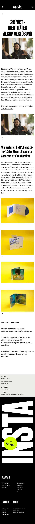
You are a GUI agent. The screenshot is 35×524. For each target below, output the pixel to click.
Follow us (10, 444)
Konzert (4, 510)
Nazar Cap (16, 510)
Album (3, 394)
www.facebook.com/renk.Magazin (19, 331)
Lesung (4, 512)
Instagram (20, 487)
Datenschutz (20, 483)
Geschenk (8, 394)
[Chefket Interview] (2, 140)
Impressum (20, 485)
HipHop (14, 394)
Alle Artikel (6, 485)
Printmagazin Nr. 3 (19, 508)
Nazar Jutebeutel (18, 512)
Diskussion (5, 514)
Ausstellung (5, 508)
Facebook (19, 489)
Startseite (5, 483)
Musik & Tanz (5, 389)
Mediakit (4, 487)
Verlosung (21, 394)
